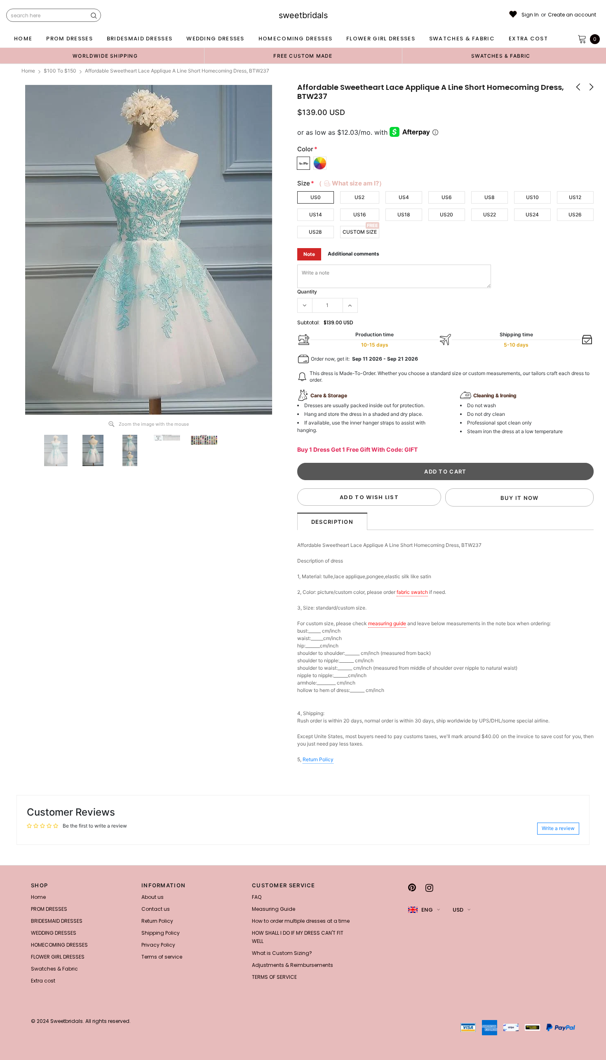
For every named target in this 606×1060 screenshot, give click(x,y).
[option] (105, 55)
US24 (532, 214)
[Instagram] (429, 887)
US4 (404, 197)
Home (28, 71)
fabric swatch (412, 592)
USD (458, 910)
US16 (359, 214)
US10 (532, 197)
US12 (575, 197)
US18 (403, 214)
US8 (489, 197)
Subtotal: (308, 322)
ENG (427, 910)
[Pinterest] (412, 887)
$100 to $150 (60, 71)
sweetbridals (303, 15)
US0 (315, 197)
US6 (447, 197)
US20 (446, 214)
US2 (359, 197)
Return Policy (318, 759)
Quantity (307, 291)
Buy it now (519, 498)
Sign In (530, 15)
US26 (575, 214)
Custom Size (360, 232)
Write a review (558, 828)
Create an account (572, 15)
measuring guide (387, 623)
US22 (489, 214)
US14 (315, 214)
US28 (315, 232)
